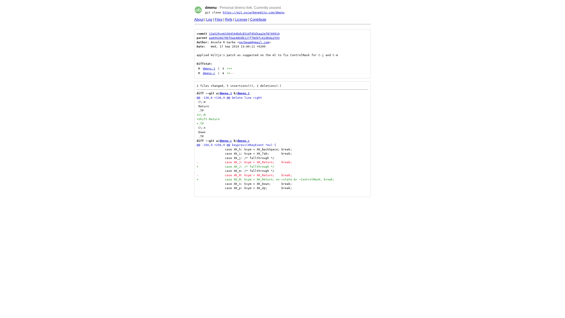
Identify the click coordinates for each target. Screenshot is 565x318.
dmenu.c (209, 73)
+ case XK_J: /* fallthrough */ (235, 166)
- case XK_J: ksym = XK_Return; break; (244, 162)
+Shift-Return (208, 119)
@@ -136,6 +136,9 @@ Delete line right (229, 97)
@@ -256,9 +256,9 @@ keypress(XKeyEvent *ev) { (236, 145)
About (198, 19)
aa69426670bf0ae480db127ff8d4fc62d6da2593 (244, 38)
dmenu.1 (209, 68)
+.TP (200, 123)
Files (218, 19)
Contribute (258, 19)
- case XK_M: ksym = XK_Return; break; (244, 175)
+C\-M (201, 115)
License (241, 19)
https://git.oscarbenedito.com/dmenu (253, 12)
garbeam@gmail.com (254, 42)
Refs (228, 19)
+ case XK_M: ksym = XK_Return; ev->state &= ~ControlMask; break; (265, 179)
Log (209, 19)
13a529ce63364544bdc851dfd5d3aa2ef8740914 (244, 33)
